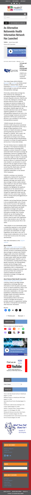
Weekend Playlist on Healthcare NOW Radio (14, 397)
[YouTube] (14, 3)
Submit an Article (8, 452)
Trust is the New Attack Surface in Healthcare (15, 394)
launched (14, 83)
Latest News (7, 482)
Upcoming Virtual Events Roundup (12, 401)
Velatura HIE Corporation (9, 44)
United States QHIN (13, 42)
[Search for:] (15, 468)
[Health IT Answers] (15, 8)
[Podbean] (24, 332)
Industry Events (7, 484)
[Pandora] (19, 332)
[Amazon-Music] (6, 332)
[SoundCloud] (17, 3)
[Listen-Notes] (15, 332)
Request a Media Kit (8, 448)
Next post (20, 316)
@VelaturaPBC (14, 86)
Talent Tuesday (7, 485)
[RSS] (19, 3)
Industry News (12, 61)
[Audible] (19, 329)
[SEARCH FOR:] (15, 17)
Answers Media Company (16, 491)
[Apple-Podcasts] (10, 329)
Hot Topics (6, 478)
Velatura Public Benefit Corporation (13, 281)
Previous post (11, 316)
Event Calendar (15, 1)
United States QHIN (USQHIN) (14, 247)
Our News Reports (8, 480)
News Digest (23, 1)
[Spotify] (24, 329)
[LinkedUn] (11, 3)
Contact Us (8, 1)
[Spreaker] (10, 332)
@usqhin (6, 83)
